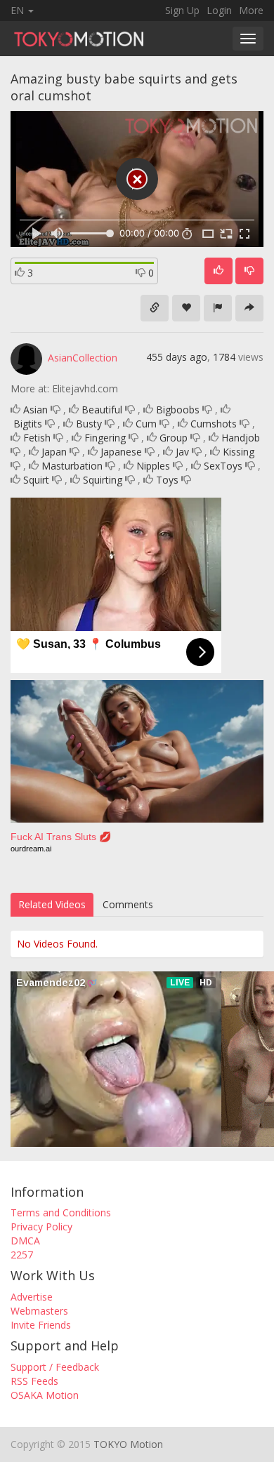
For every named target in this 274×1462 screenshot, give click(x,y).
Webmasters (39, 1310)
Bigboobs (178, 409)
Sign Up (182, 10)
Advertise (32, 1296)
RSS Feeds (34, 1381)
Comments (128, 904)
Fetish (37, 437)
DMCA (25, 1240)
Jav (182, 451)
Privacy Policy (41, 1226)
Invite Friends (41, 1324)
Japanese (121, 451)
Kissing (238, 451)
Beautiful (101, 409)
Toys (167, 479)
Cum (146, 423)
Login (219, 10)
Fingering (105, 437)
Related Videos (52, 904)
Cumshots (213, 423)
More (251, 10)
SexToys (223, 465)
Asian (35, 409)
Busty (89, 423)
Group (173, 437)
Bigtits (27, 423)
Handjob (240, 437)
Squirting (102, 479)
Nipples (153, 465)
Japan (54, 451)
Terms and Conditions (61, 1212)
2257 (22, 1254)
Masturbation (72, 465)
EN (19, 10)
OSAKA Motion (45, 1395)
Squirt (36, 479)
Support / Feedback (55, 1367)
